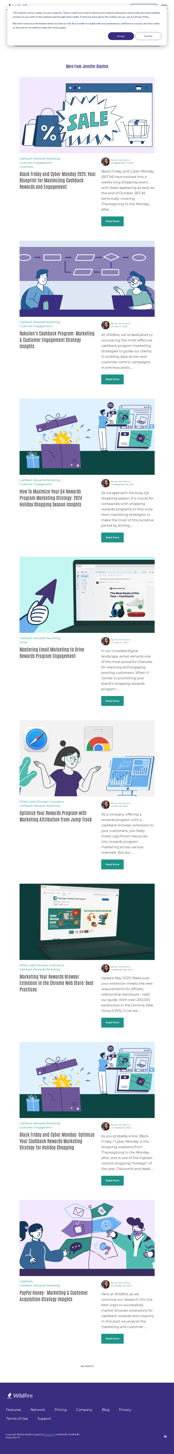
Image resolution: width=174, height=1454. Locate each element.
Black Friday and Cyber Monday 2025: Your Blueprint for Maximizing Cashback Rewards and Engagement (58, 180)
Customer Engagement (36, 162)
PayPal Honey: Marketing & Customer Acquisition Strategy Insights (54, 1295)
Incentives (26, 166)
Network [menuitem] (37, 1410)
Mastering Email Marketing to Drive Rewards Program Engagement (52, 652)
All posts (87, 1366)
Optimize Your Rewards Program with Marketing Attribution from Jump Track (56, 816)
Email (23, 642)
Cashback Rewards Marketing (40, 158)
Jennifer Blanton (122, 160)
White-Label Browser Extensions (42, 801)
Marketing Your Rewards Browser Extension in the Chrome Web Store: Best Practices (56, 982)
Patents (50, 1434)
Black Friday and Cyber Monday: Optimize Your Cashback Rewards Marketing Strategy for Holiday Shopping (57, 1140)
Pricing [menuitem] (61, 1410)
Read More (112, 221)
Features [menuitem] (13, 1410)
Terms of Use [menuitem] (17, 1419)
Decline (148, 36)
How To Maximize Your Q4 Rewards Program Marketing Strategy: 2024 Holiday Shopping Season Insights (51, 497)
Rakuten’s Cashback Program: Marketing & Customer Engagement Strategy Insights (57, 339)
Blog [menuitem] (105, 1410)
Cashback (26, 1281)
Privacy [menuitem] (125, 1410)
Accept (121, 36)
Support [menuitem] (44, 1419)
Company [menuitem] (84, 1410)
